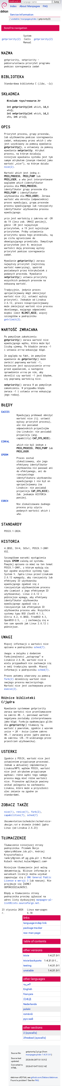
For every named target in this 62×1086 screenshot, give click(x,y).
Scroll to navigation (15, 28)
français (28, 994)
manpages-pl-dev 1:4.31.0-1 (38, 1055)
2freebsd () (34, 1037)
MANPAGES (14, 1)
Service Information (21, 14)
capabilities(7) (14, 815)
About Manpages (30, 6)
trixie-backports (32, 960)
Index (13, 6)
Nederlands (30, 1004)
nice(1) (9, 811)
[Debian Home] (4, 6)
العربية (27, 984)
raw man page (31, 932)
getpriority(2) (11, 39)
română (28, 1014)
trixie (26, 955)
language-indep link (35, 923)
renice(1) (22, 811)
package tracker (32, 927)
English (27, 989)
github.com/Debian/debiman (44, 1077)
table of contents (35, 941)
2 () (30, 1032)
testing (27, 965)
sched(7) (39, 647)
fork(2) (9, 679)
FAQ (45, 6)
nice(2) (9, 166)
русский (28, 1019)
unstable (15, 19)
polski (26, 1009)
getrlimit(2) (12, 319)
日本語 (27, 999)
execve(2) (10, 688)
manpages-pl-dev (29, 19)
